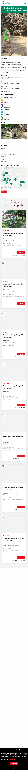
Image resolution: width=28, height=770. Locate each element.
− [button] (3, 171)
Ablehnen (14, 768)
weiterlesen (21, 252)
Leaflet (2, 187)
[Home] (8, 4)
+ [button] (3, 169)
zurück (4, 191)
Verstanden (14, 763)
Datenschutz (12, 759)
